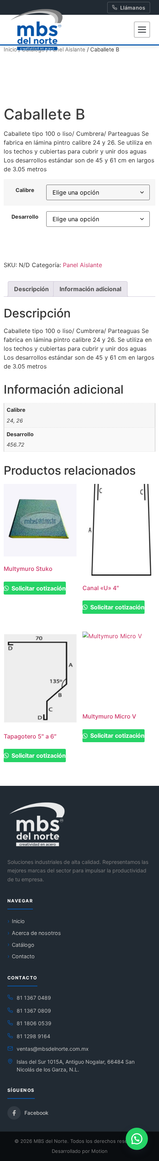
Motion (99, 1151)
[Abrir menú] (142, 29)
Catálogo (23, 945)
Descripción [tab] (31, 289)
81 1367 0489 (34, 998)
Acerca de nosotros (36, 933)
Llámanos (132, 7)
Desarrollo (24, 216)
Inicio (18, 921)
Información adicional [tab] (90, 289)
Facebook (36, 1113)
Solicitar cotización (38, 588)
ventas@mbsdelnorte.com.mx (53, 1049)
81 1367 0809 (34, 1010)
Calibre (25, 190)
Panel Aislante (67, 49)
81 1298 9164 (33, 1036)
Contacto (23, 956)
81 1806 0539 (34, 1023)
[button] (137, 1139)
